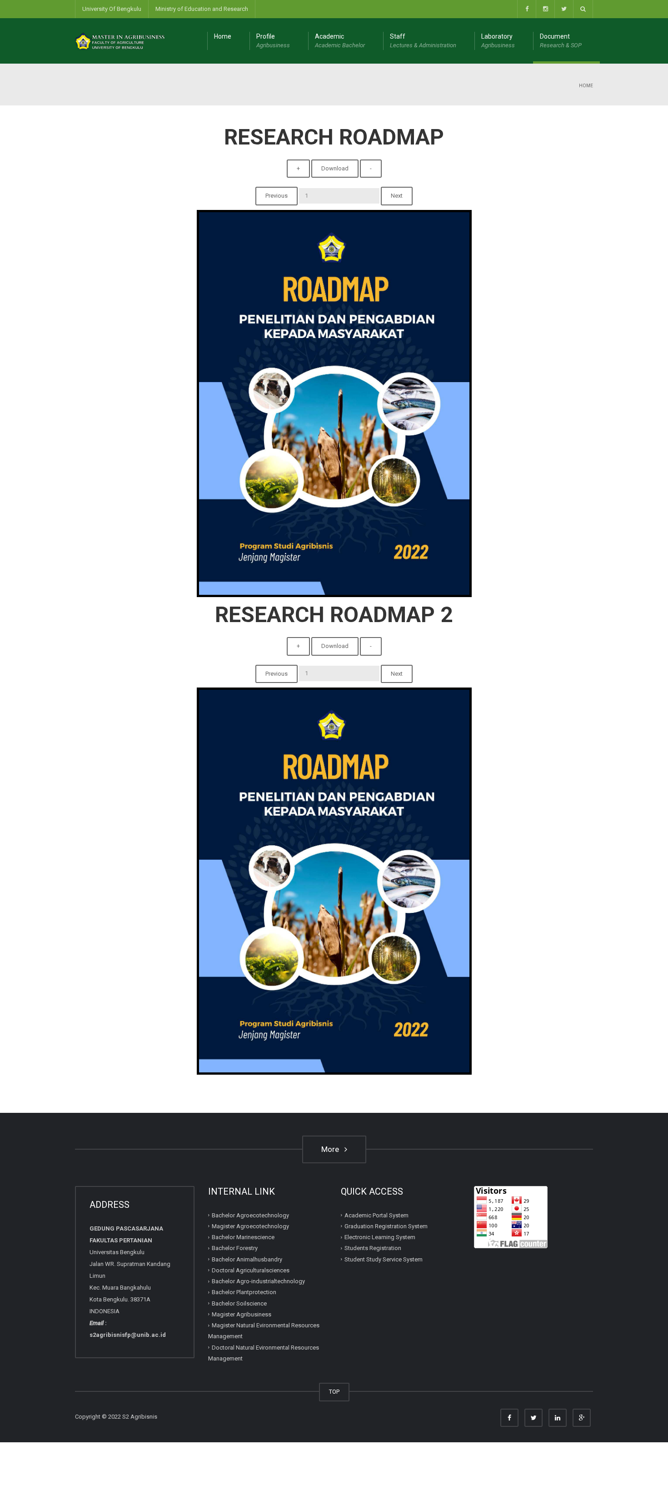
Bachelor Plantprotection (244, 1292)
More (332, 1149)
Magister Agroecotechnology (250, 1226)
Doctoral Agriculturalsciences (250, 1270)
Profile (273, 41)
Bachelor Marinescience (243, 1237)
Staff (423, 41)
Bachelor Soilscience (239, 1303)
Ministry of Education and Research (201, 8)
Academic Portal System (376, 1215)
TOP (334, 1391)
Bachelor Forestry (235, 1248)
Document (561, 41)
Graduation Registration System (386, 1226)
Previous (276, 195)
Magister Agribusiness (241, 1314)
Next (397, 195)
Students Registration (372, 1248)
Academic (340, 41)
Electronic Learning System (379, 1237)
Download (335, 168)
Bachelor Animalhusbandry (247, 1259)
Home (222, 36)
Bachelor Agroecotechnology (250, 1215)
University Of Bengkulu (111, 8)
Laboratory (498, 41)
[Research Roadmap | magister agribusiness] (120, 40)
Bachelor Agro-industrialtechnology (258, 1281)
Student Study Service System (383, 1259)
